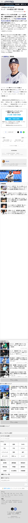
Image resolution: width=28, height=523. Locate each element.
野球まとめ (3, 503)
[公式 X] (12, 509)
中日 (14, 448)
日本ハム (14, 456)
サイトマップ (11, 513)
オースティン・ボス (6, 154)
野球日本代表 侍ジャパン (17, 500)
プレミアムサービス (11, 512)
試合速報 (17, 4)
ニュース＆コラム (10, 4)
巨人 (5, 448)
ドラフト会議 (8, 500)
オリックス (16, 91)
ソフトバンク (5, 452)
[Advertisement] (14, 277)
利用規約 (17, 513)
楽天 (23, 452)
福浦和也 (5, 56)
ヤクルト (23, 448)
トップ (2, 4)
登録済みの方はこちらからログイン (14, 125)
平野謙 (13, 466)
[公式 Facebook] (15, 509)
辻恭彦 (4, 470)
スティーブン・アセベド (19, 154)
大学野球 (15, 502)
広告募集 (9, 514)
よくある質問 (18, 512)
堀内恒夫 (23, 466)
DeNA (22, 444)
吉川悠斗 (12, 154)
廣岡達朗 (14, 462)
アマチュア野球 (4, 502)
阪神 (14, 444)
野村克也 (5, 466)
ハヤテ (2, 496)
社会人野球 (20, 502)
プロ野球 (3, 500)
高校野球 (10, 502)
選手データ (23, 4)
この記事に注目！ (10, 132)
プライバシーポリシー (16, 514)
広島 (5, 444)
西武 (14, 452)
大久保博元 (14, 470)
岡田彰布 (23, 462)
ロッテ (17, 89)
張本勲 (4, 462)
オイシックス (7, 496)
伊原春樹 (23, 470)
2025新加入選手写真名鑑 (11, 153)
